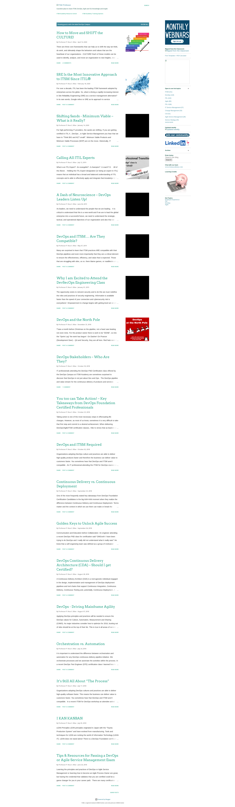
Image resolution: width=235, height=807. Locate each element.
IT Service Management (174, 107)
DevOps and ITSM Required (79, 445)
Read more (115, 63)
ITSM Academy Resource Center (67, 13)
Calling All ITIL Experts (76, 158)
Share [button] (59, 63)
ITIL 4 (168, 104)
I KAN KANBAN (70, 718)
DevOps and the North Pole (78, 320)
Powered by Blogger (103, 799)
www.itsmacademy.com (174, 167)
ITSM (168, 92)
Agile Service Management (175, 117)
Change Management (173, 110)
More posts (114, 792)
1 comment (66, 387)
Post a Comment (68, 104)
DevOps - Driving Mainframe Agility (86, 607)
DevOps (169, 95)
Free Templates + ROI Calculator (175, 55)
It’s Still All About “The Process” (83, 681)
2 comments (66, 63)
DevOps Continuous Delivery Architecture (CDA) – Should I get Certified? (84, 565)
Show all (144, 24)
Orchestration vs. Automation (81, 644)
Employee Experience (172, 199)
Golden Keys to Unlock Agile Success (87, 523)
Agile (168, 101)
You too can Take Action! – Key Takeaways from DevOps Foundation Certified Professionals (86, 402)
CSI (167, 113)
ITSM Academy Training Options (92, 13)
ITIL (168, 98)
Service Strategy (171, 120)
